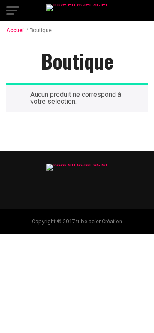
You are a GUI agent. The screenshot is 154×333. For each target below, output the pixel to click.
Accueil (15, 30)
